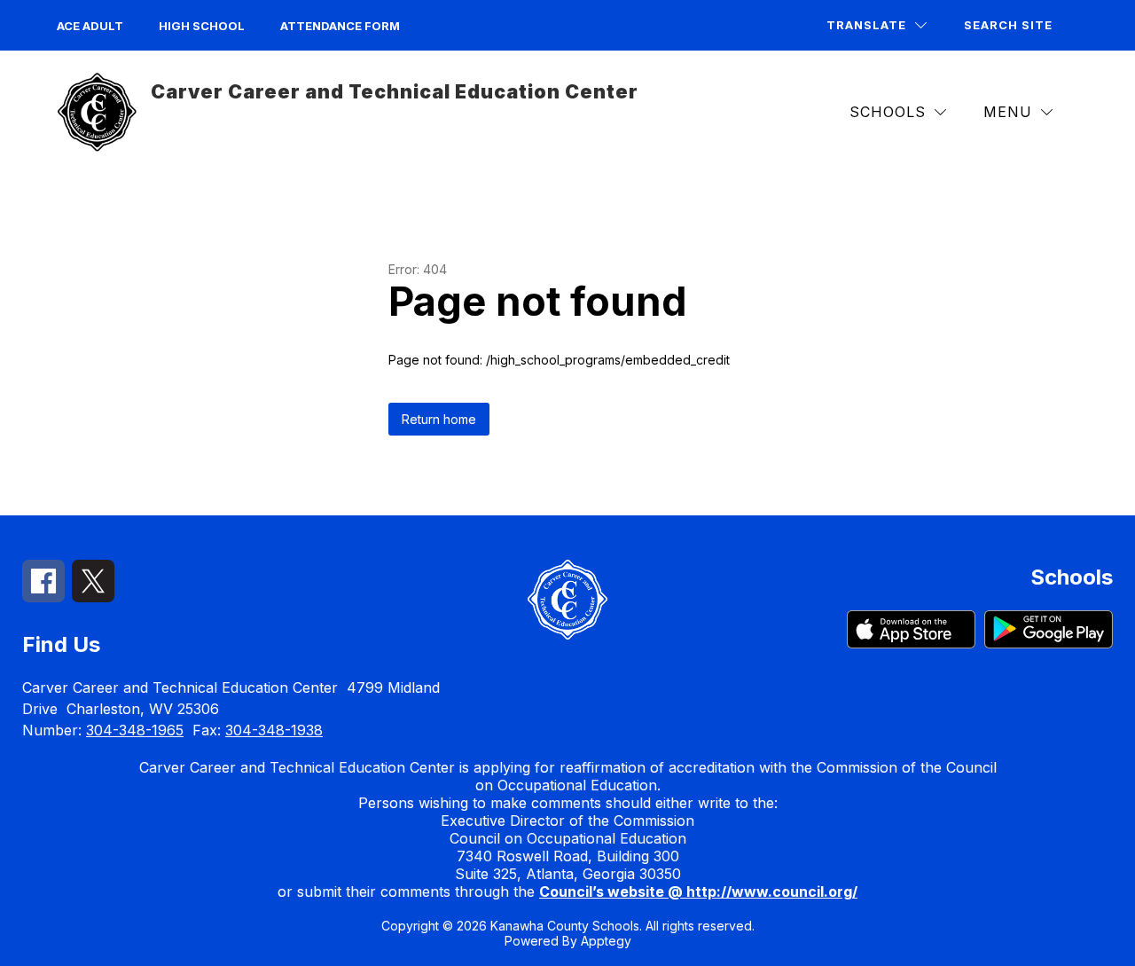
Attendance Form (340, 26)
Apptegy (606, 940)
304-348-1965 (135, 730)
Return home (439, 419)
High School (202, 26)
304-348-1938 (274, 730)
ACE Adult (90, 26)
